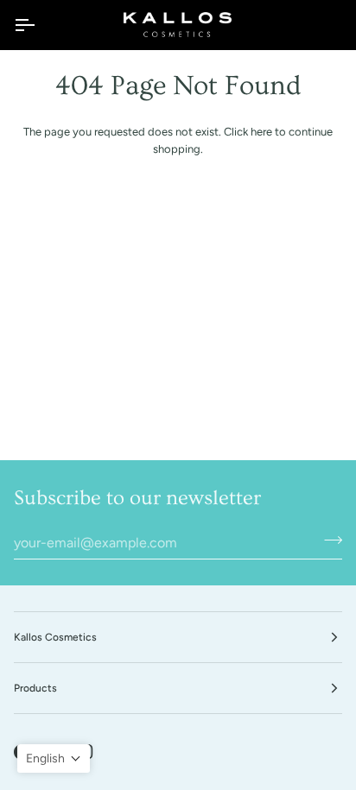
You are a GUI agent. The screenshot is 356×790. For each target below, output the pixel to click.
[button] (53, 758)
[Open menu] (40, 24)
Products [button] (35, 688)
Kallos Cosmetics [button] (55, 637)
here (261, 131)
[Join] (328, 540)
